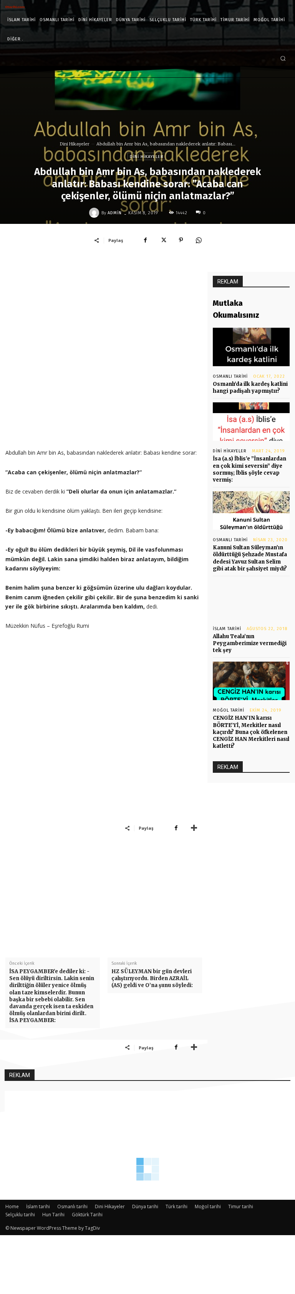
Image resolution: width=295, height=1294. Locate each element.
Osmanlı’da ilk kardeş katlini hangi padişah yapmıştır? (250, 387)
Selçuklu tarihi (20, 1214)
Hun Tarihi (53, 1214)
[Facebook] (145, 240)
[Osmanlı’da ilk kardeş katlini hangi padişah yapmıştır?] (251, 347)
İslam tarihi (227, 629)
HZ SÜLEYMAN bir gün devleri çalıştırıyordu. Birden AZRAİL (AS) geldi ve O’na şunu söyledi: (152, 978)
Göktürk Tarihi (87, 1214)
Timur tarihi (240, 1206)
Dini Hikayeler (74, 144)
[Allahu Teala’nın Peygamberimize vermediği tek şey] (251, 599)
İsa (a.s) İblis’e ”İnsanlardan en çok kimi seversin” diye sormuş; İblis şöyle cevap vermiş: (249, 469)
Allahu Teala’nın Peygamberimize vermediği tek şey (250, 643)
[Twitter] (163, 240)
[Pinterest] (181, 240)
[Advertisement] (104, 360)
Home (12, 1206)
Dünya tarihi (145, 1206)
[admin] (95, 213)
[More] (194, 827)
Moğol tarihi (228, 710)
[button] (282, 58)
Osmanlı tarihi (230, 376)
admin (115, 213)
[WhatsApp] (198, 240)
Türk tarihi (176, 1206)
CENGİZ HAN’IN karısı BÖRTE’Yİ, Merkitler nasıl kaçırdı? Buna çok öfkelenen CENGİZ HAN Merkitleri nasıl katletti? (251, 732)
